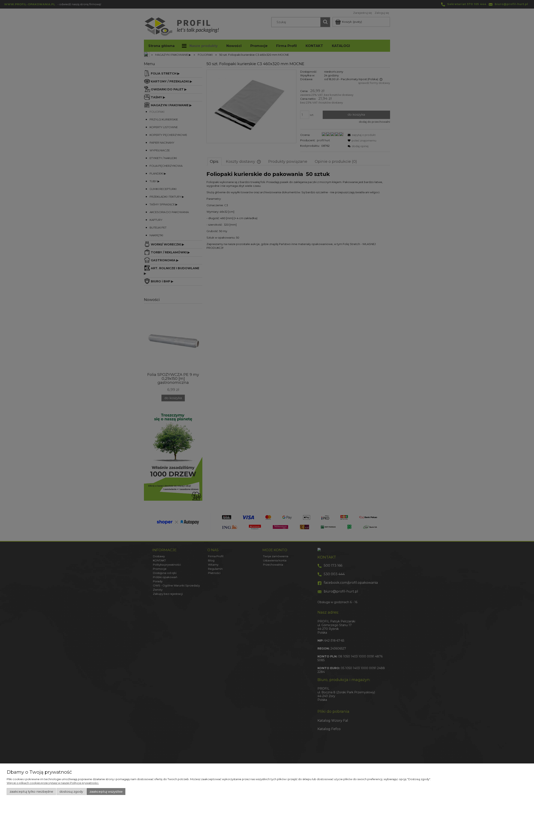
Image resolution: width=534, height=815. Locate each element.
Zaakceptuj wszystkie (106, 792)
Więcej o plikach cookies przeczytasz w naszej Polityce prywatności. (53, 783)
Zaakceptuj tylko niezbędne (31, 792)
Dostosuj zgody (71, 792)
